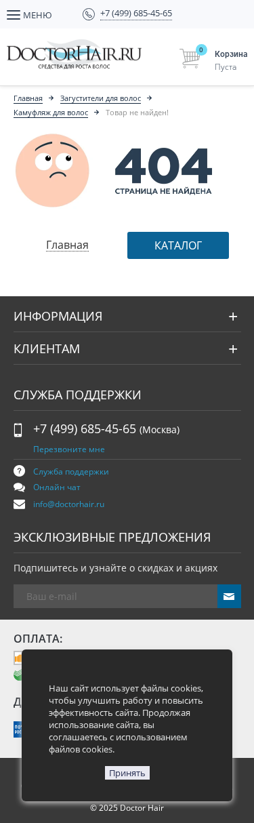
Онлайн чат (57, 487)
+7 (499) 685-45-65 (106, 428)
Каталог (178, 245)
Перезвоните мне (69, 449)
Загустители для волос (100, 98)
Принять (127, 773)
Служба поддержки (71, 471)
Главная (28, 98)
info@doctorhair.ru (68, 504)
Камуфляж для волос (51, 112)
